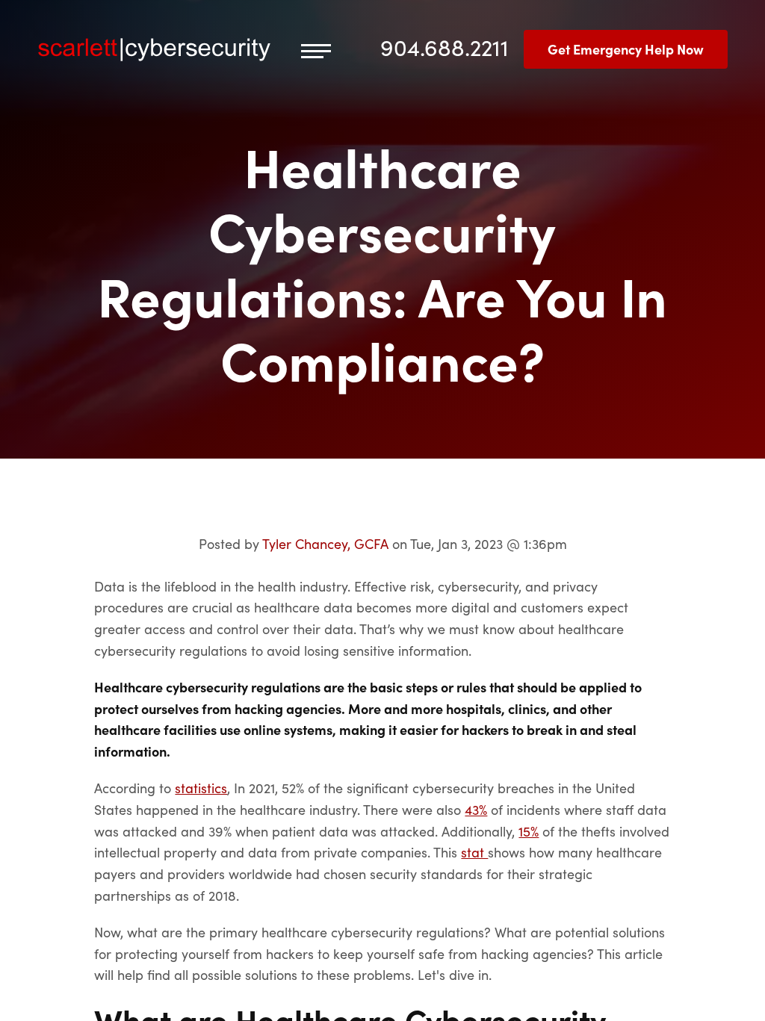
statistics (201, 787)
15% (528, 831)
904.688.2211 (444, 46)
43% (476, 809)
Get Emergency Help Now (626, 49)
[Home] (154, 49)
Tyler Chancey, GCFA (325, 543)
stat (474, 851)
